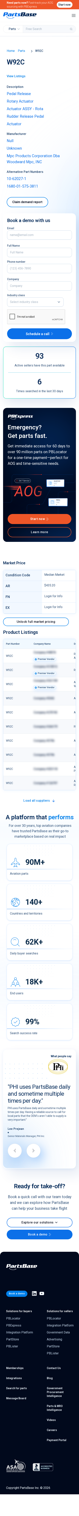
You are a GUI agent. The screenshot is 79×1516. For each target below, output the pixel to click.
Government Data (58, 1332)
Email (10, 228)
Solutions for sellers (60, 1311)
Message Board (16, 1398)
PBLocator (13, 1318)
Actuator (14, 124)
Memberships (15, 1368)
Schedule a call (37, 334)
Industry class (16, 295)
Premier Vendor (46, 659)
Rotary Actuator (20, 101)
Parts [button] (12, 29)
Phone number (16, 261)
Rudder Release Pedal (25, 116)
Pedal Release (19, 93)
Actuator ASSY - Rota (25, 108)
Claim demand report (27, 202)
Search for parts (16, 1388)
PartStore (12, 1339)
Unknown (14, 148)
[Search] (71, 29)
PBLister (12, 1346)
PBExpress (13, 1325)
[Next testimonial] (33, 1151)
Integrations (14, 1378)
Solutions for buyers (19, 1311)
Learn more (39, 532)
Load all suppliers (36, 800)
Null (10, 140)
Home (11, 51)
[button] (35, 302)
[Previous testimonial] (15, 1151)
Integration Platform (19, 1332)
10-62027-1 (16, 178)
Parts (21, 51)
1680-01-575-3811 (22, 186)
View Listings (16, 76)
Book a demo (38, 1234)
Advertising (54, 1339)
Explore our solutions (37, 1222)
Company (13, 279)
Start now (64, 4)
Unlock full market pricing (36, 622)
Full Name (13, 245)
